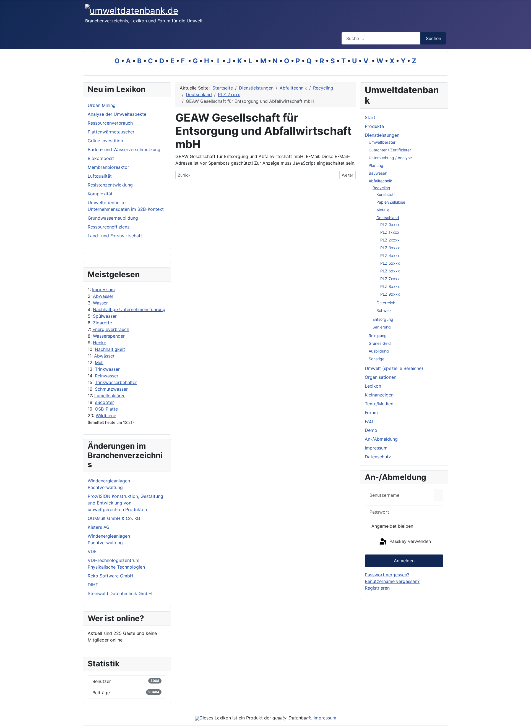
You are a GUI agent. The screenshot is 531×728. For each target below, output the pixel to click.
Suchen (433, 38)
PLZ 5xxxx (390, 263)
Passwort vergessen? (387, 574)
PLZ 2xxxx (390, 240)
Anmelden (404, 560)
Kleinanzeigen (379, 395)
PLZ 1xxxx (389, 232)
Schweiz (384, 310)
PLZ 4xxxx (390, 255)
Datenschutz (378, 456)
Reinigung (378, 335)
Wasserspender (109, 336)
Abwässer (104, 356)
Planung (376, 165)
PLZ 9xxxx (390, 294)
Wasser (100, 303)
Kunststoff (385, 194)
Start (370, 117)
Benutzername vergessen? (392, 581)
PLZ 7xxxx (390, 278)
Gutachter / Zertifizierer (390, 150)
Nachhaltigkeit (110, 349)
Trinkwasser (107, 369)
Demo (371, 430)
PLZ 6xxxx (390, 271)
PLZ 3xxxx (390, 247)
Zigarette (102, 322)
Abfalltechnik (380, 180)
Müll (99, 362)
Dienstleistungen (382, 135)
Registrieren (377, 588)
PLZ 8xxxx (390, 286)
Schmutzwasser (111, 389)
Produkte (374, 126)
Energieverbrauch (110, 329)
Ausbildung (379, 351)
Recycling (381, 187)
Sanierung (382, 327)
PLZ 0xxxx (390, 224)
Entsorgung (383, 319)
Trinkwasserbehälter (116, 382)
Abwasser (103, 296)
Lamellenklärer (109, 395)
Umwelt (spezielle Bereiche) (394, 368)
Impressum (103, 289)
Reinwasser (106, 376)
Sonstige (376, 358)
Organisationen (380, 377)
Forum (371, 412)
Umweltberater (382, 142)
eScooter (104, 402)
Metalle (382, 209)
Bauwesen (378, 173)
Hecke (99, 342)
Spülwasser (105, 316)
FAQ (369, 421)
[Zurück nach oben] (524, 721)
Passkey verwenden (409, 541)
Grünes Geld (380, 343)
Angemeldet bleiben (392, 526)
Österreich (385, 302)
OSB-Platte (106, 409)
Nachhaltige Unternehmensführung (129, 309)
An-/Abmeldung (381, 439)
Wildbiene (106, 415)
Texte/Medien (379, 403)
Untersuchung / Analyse (390, 157)
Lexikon (373, 386)
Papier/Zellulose (390, 202)
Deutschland (387, 217)
